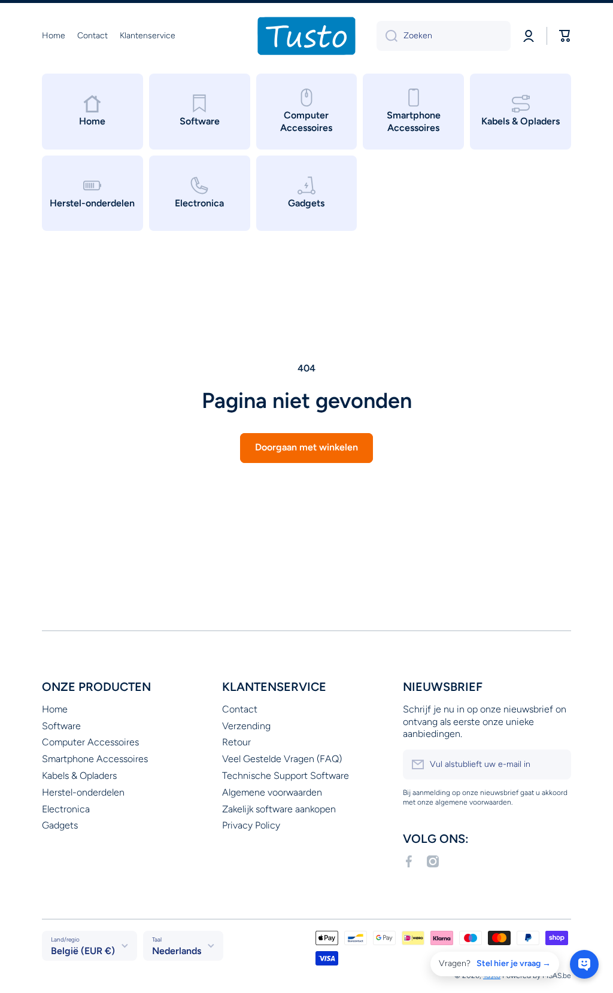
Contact (239, 709)
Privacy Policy (251, 825)
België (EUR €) (83, 951)
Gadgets (60, 825)
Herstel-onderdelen (83, 792)
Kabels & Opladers (79, 775)
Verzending (246, 726)
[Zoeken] (387, 36)
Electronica (66, 809)
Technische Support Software (285, 775)
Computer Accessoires (90, 742)
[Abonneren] (556, 764)
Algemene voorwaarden (272, 792)
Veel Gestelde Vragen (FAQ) (282, 758)
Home (55, 709)
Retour (236, 742)
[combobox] (444, 36)
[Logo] (306, 36)
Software (61, 726)
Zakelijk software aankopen (279, 809)
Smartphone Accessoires (95, 758)
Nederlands (176, 951)
